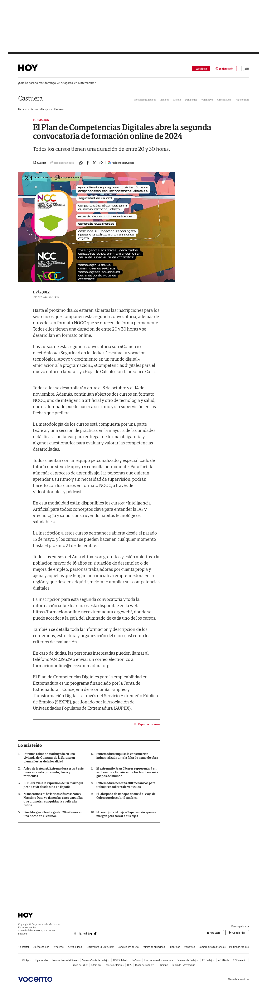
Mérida (177, 99)
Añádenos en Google (123, 162)
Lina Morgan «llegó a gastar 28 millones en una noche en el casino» (53, 814)
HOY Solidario (120, 960)
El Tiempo (162, 965)
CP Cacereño (239, 960)
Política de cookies (239, 946)
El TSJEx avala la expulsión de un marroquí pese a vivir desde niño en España (53, 785)
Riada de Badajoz (144, 965)
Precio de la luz (80, 965)
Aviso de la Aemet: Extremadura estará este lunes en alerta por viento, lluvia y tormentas (54, 772)
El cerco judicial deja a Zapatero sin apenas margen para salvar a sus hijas (126, 814)
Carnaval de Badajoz (187, 960)
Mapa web (189, 946)
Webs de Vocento (237, 979)
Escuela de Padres (114, 965)
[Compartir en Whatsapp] (80, 162)
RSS (129, 965)
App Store (215, 932)
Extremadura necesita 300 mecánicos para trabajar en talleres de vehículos (125, 785)
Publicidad (174, 946)
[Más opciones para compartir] (100, 162)
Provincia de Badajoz (145, 99)
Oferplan (96, 965)
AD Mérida (223, 960)
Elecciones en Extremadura (158, 960)
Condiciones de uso (128, 946)
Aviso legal (58, 946)
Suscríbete (201, 68)
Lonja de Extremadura (183, 965)
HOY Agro (26, 960)
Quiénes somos (41, 946)
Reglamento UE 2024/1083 (100, 946)
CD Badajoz (208, 960)
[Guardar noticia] (39, 162)
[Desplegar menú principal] (246, 68)
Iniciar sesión (226, 68)
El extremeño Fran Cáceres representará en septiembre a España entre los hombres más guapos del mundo (127, 772)
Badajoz (164, 99)
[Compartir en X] (94, 162)
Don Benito (191, 99)
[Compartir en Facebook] (87, 162)
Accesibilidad (75, 946)
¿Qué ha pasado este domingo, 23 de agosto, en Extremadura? (57, 82)
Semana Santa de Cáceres (65, 960)
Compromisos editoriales (212, 946)
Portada (22, 109)
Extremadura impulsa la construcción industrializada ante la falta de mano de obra (127, 756)
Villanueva (207, 99)
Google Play (238, 932)
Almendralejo (224, 99)
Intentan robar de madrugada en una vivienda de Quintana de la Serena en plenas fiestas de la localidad (49, 757)
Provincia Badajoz (40, 109)
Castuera (30, 98)
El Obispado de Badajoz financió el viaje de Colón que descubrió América (126, 796)
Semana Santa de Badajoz (96, 960)
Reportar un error (149, 724)
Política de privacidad (153, 946)
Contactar (24, 946)
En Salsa (136, 960)
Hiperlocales (242, 99)
